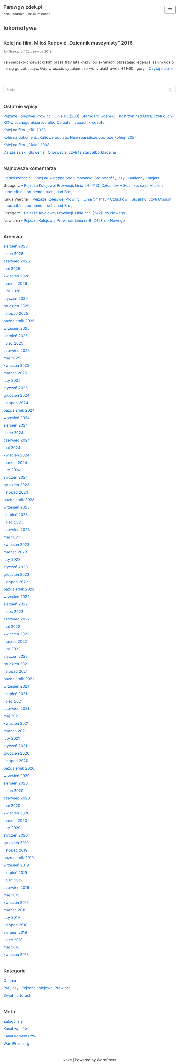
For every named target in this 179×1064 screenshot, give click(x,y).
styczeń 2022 (15, 656)
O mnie (9, 980)
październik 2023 (18, 499)
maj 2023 (11, 537)
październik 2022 (18, 589)
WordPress (106, 1059)
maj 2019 (11, 895)
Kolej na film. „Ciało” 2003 (26, 144)
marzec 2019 (14, 910)
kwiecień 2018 (16, 954)
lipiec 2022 (13, 611)
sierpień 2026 (15, 246)
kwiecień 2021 (16, 723)
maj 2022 (11, 626)
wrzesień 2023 (16, 507)
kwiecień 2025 (16, 365)
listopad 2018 (15, 925)
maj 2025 (11, 358)
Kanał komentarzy (19, 1036)
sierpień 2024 (15, 425)
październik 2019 (18, 857)
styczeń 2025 (15, 387)
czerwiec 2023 (16, 529)
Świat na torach (17, 995)
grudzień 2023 (16, 484)
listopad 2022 (15, 582)
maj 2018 (11, 947)
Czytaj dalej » (161, 68)
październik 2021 (18, 678)
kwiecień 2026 (16, 276)
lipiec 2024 (13, 432)
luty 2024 (12, 469)
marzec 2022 (15, 641)
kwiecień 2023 (16, 544)
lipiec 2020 (13, 790)
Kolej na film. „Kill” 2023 (24, 129)
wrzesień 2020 (16, 775)
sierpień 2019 (15, 872)
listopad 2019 (15, 850)
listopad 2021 (15, 671)
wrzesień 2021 (16, 686)
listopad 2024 (15, 402)
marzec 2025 (15, 373)
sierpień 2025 (15, 335)
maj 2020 (11, 805)
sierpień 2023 (15, 514)
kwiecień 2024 (16, 455)
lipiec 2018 (13, 939)
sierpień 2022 (15, 604)
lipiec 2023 (13, 522)
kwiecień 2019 (16, 902)
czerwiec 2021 (16, 708)
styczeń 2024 (15, 477)
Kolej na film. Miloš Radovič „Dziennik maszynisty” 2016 (68, 43)
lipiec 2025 (13, 343)
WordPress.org (16, 1043)
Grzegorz (15, 51)
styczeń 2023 (15, 567)
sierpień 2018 (15, 932)
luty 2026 (12, 291)
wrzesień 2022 (16, 596)
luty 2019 (11, 917)
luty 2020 (12, 827)
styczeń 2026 (15, 298)
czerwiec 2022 (16, 619)
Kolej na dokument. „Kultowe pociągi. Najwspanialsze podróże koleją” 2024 (70, 137)
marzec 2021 (14, 730)
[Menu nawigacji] (170, 10)
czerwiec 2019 (16, 887)
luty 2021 (11, 738)
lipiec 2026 (13, 253)
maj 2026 (11, 268)
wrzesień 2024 (16, 417)
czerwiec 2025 (16, 350)
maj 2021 (11, 716)
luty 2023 (12, 559)
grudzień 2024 (16, 395)
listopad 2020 (15, 760)
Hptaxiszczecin (17, 178)
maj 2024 (11, 447)
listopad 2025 (15, 313)
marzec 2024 (15, 462)
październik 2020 (18, 768)
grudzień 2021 (16, 663)
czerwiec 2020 (16, 798)
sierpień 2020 (15, 783)
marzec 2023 (15, 552)
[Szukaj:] (89, 89)
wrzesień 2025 (16, 328)
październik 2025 (18, 320)
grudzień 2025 (16, 306)
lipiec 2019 (13, 880)
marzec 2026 (15, 283)
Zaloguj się (13, 1021)
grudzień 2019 (16, 842)
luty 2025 (12, 380)
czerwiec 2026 (16, 261)
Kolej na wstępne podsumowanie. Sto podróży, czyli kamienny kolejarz (97, 178)
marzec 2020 (15, 820)
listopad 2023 (15, 492)
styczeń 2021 (15, 745)
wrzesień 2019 (16, 865)
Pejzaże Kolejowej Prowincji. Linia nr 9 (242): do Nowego (74, 213)
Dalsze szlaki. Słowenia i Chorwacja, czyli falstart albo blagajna (59, 152)
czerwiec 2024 (16, 440)
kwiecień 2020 (16, 813)
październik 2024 (18, 410)
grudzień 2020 (16, 753)
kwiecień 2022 (16, 634)
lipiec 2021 (13, 701)
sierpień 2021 (15, 693)
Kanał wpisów (15, 1028)
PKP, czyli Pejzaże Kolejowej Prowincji (37, 988)
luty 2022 (12, 649)
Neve (67, 1059)
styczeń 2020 (15, 835)
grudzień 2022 (16, 574)
